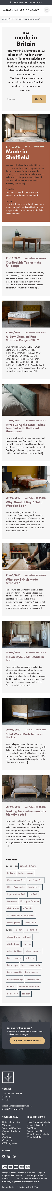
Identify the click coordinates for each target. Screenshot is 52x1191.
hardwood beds (29, 207)
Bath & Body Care (28, 865)
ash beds (27, 936)
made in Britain (19, 210)
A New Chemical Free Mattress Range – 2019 (22, 338)
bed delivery (12, 993)
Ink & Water (33, 1187)
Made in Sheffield (17, 154)
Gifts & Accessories (16, 887)
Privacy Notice (8, 1187)
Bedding (11, 872)
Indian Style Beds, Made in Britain (25, 658)
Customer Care (10, 1117)
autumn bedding (14, 951)
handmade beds (13, 207)
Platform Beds (13, 908)
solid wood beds (13, 213)
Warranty (6, 1125)
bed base (11, 986)
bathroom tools (33, 979)
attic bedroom (13, 944)
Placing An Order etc (15, 195)
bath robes (30, 958)
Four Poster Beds (32, 192)
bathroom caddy (14, 972)
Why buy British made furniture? (22, 581)
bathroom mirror (32, 972)
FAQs (4, 1134)
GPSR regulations (10, 1143)
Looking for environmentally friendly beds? (26, 813)
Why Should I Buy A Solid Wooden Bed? (24, 504)
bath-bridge (12, 965)
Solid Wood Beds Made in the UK (24, 735)
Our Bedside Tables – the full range (23, 264)
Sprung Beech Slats (35, 1131)
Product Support (36, 1117)
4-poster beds (31, 929)
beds (8, 204)
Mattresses (12, 901)
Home (5, 19)
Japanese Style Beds (16, 894)
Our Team (6, 1137)
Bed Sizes (31, 1128)
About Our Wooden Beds (38, 1122)
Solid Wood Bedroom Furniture (21, 915)
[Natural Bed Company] (22, 10)
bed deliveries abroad (29, 986)
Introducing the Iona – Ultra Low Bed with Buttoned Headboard (25, 428)
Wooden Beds (32, 195)
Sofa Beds (27, 908)
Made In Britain (34, 1137)
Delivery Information (11, 1122)
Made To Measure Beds (38, 1134)
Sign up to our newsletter (27, 1040)
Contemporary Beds (15, 192)
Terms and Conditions (12, 1128)
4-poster (18, 929)
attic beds (27, 944)
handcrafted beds (36, 204)
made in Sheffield (35, 210)
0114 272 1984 (35, 2)
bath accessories (14, 958)
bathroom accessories (31, 965)
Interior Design (34, 887)
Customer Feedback (11, 1131)
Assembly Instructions (36, 1125)
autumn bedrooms (33, 951)
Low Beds (33, 894)
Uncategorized (13, 922)
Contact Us (7, 1140)
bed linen (26, 993)
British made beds (19, 204)
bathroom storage (15, 979)
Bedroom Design (25, 872)
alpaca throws (13, 936)
